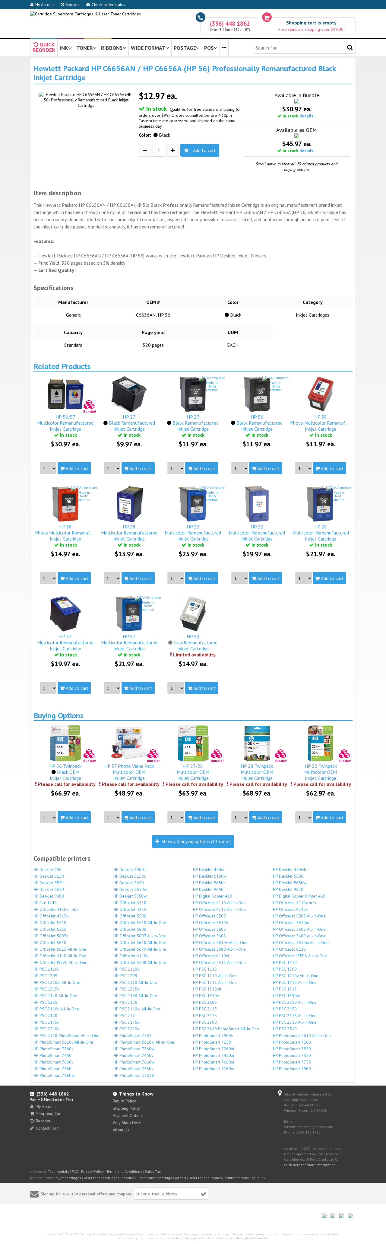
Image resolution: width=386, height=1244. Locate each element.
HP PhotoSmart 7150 (212, 1042)
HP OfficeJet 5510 (49, 922)
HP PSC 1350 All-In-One (135, 995)
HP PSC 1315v (46, 989)
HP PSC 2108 (205, 1002)
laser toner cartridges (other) (162, 1177)
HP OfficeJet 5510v (210, 922)
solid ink (258, 1177)
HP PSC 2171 (125, 1015)
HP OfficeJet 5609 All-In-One (299, 936)
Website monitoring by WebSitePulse (243, 1238)
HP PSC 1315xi (126, 989)
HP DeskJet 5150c (129, 876)
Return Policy (124, 1101)
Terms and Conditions (124, 1171)
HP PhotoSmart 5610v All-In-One (63, 1042)
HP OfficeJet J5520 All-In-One (60, 962)
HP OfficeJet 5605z (50, 936)
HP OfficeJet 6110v (130, 956)
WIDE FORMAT (148, 47)
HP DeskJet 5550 (288, 876)
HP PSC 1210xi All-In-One (56, 982)
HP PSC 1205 (45, 975)
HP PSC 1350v (206, 995)
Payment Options (128, 1115)
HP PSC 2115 (205, 1009)
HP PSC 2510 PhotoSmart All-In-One (66, 1035)
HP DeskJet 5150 (48, 876)
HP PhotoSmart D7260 (133, 1075)
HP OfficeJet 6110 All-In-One (59, 956)
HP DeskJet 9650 (208, 889)
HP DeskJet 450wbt (290, 869)
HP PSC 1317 (285, 989)
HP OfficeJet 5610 (49, 942)
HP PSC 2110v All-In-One (56, 1009)
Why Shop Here (127, 1122)
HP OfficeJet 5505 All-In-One (299, 916)
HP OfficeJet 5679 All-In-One (139, 949)
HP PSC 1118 (205, 969)
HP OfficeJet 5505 (209, 916)
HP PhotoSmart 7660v (53, 1062)
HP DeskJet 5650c (209, 882)
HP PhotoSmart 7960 (292, 1068)
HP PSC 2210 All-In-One (295, 1022)
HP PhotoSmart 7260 (292, 1042)
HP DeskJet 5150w (209, 876)
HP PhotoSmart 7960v (213, 1035)
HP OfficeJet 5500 (129, 916)
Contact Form (48, 1128)
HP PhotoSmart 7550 (292, 1055)
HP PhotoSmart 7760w (213, 1068)
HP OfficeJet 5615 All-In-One (59, 949)
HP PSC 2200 (205, 1022)
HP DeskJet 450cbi (130, 869)
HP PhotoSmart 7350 (292, 1048)
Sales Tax (153, 1171)
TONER (84, 47)
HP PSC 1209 (125, 975)
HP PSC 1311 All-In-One (215, 982)
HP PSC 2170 (45, 1015)
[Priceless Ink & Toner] (85, 14)
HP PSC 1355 (45, 1002)
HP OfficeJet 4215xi (51, 916)
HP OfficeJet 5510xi (291, 922)
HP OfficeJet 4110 (129, 902)
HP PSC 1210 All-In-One (215, 975)
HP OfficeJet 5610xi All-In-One (301, 942)
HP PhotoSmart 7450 (52, 1055)
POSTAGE (185, 47)
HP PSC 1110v (46, 969)
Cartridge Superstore (93, 1234)
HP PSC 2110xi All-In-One (136, 1009)
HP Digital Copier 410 (212, 896)
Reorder (72, 4)
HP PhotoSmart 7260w (133, 1048)
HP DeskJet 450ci (208, 869)
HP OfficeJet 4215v (290, 909)
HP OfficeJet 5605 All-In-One (299, 929)
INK (64, 47)
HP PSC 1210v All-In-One (295, 975)
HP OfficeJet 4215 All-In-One (219, 909)
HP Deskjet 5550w (130, 896)
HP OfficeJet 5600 (129, 929)
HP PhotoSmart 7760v (133, 1068)
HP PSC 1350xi (286, 995)
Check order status (107, 4)
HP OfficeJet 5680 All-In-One (219, 949)
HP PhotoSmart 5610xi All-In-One (143, 1042)
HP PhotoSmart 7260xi (213, 1048)
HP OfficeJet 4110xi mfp (55, 909)
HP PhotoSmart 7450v (133, 1055)
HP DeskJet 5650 (128, 882)
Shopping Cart (49, 1113)
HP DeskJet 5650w (289, 882)
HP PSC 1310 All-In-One (135, 982)
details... (307, 116)
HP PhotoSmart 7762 (132, 1035)
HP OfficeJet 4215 (129, 909)
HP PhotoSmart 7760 (52, 1068)
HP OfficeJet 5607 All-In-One (139, 936)
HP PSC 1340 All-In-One (55, 995)
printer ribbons (237, 1177)
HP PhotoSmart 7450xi (213, 1055)
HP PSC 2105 (125, 1002)
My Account (44, 4)
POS (209, 47)
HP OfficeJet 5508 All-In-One (139, 962)
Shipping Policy (126, 1108)
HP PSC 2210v (46, 1029)
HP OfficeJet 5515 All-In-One (219, 962)
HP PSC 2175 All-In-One (295, 1015)
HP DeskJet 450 (47, 869)
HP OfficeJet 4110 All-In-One (219, 902)
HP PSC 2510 (285, 1029)
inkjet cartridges (68, 1177)
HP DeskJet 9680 (48, 896)
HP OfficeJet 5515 (49, 929)
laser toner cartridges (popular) (110, 1177)
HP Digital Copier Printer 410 (299, 896)
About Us (121, 1130)
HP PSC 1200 (285, 969)
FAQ (75, 1171)
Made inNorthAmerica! (212, 386)
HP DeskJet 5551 (48, 882)
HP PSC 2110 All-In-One (295, 1002)
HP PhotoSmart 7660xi (213, 1062)
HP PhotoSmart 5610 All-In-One (302, 1035)
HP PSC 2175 (205, 1015)
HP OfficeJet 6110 (289, 949)
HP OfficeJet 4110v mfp (294, 902)
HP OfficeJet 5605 (209, 929)
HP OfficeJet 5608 (209, 936)
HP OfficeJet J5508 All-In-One (300, 956)
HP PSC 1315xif (207, 989)
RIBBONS (112, 47)
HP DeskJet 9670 (288, 889)
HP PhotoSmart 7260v (53, 1048)
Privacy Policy (92, 1171)
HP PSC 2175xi (126, 1022)
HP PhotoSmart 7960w (53, 1075)
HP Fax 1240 (45, 902)
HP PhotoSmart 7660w (133, 1062)
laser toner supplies (205, 1177)
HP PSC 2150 (285, 1009)
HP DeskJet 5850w (130, 889)
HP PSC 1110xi (126, 969)
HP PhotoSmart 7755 (292, 1062)
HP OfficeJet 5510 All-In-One (139, 922)
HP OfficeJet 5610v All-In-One (220, 942)
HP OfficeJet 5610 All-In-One (139, 942)
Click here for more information (310, 1165)
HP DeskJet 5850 (48, 889)
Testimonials (58, 1171)
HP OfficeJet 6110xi (211, 956)
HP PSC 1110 (285, 962)
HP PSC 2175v (46, 1022)
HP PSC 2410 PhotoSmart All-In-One (226, 1029)
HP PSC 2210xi (126, 1029)
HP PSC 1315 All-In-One (295, 982)
